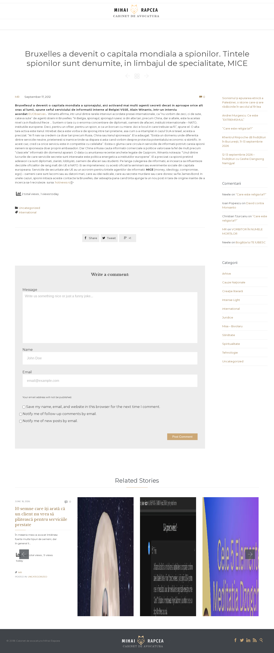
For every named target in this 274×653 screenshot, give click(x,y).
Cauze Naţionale (233, 282)
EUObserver (37, 114)
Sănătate (228, 335)
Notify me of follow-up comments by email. (60, 414)
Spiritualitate (231, 343)
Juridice (227, 317)
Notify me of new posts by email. (50, 421)
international (231, 308)
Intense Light (231, 300)
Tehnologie (230, 352)
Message (29, 290)
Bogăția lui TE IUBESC (251, 242)
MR (17, 96)
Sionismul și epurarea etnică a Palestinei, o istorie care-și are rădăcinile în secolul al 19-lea (243, 102)
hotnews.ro (63, 182)
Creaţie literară (232, 291)
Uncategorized (29, 208)
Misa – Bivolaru (232, 326)
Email (27, 372)
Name (27, 350)
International (27, 212)
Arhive (226, 273)
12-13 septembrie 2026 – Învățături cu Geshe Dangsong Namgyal (243, 159)
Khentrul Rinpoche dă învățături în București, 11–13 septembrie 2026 (244, 141)
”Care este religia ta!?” (237, 128)
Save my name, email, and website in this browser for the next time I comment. (92, 407)
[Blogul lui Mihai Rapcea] (137, 10)
